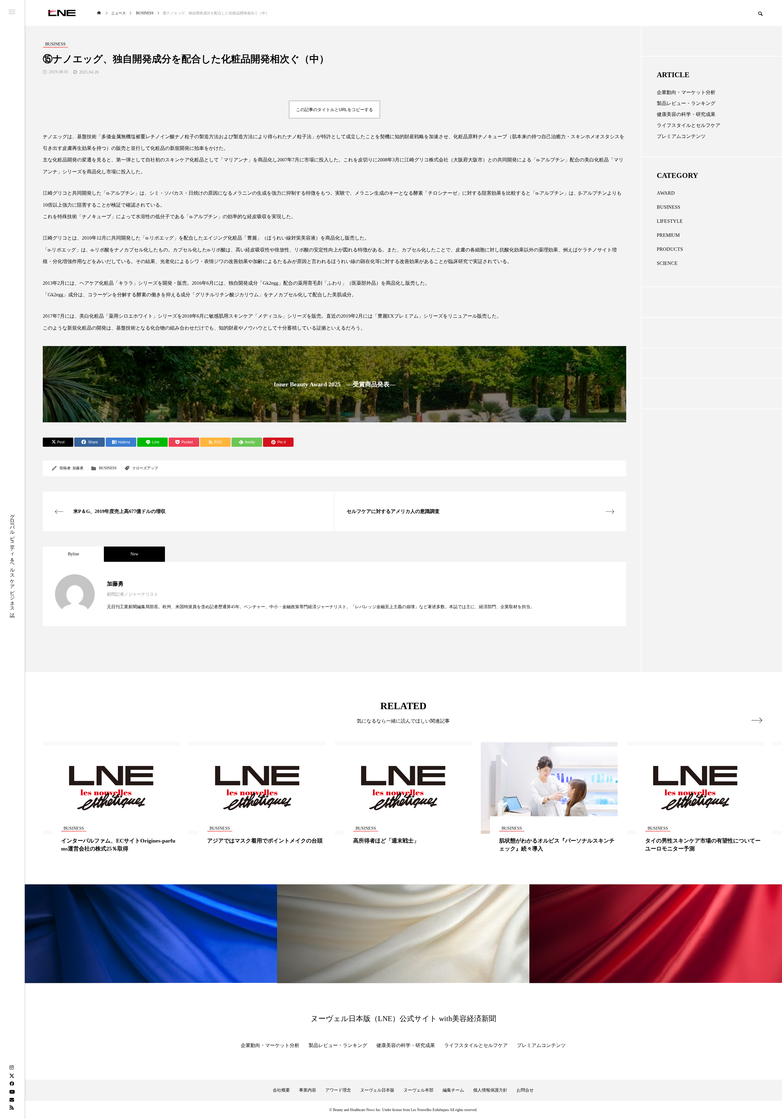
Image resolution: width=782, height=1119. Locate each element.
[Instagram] (11, 1067)
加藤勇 (77, 468)
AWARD (666, 193)
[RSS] (11, 1107)
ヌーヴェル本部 (418, 1090)
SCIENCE (667, 263)
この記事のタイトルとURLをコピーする (334, 109)
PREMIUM (668, 235)
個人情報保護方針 (490, 1090)
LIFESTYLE (670, 221)
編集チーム (453, 1090)
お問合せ (525, 1090)
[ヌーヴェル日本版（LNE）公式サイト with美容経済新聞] (61, 13)
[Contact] (11, 1099)
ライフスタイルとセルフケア (688, 125)
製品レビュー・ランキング (686, 103)
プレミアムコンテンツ (681, 136)
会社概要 (281, 1090)
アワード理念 (338, 1090)
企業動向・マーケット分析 (686, 92)
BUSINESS (108, 468)
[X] (11, 1075)
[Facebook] (11, 1083)
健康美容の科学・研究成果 (686, 114)
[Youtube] (12, 1091)
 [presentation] (756, 720)
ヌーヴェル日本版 (377, 1090)
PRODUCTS (670, 249)
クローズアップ (145, 468)
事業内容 (307, 1090)
